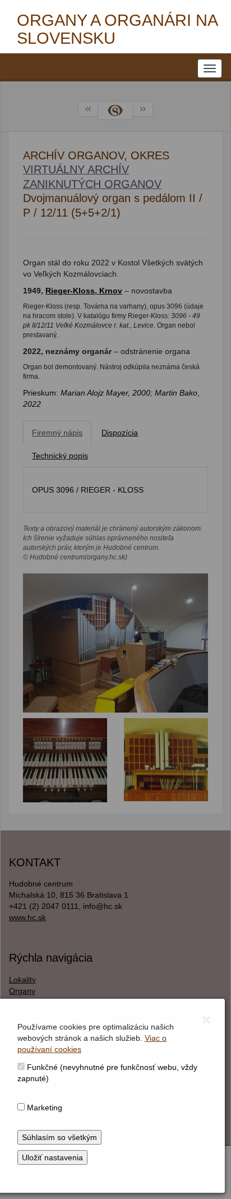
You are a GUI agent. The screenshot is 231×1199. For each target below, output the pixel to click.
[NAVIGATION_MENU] (209, 68)
